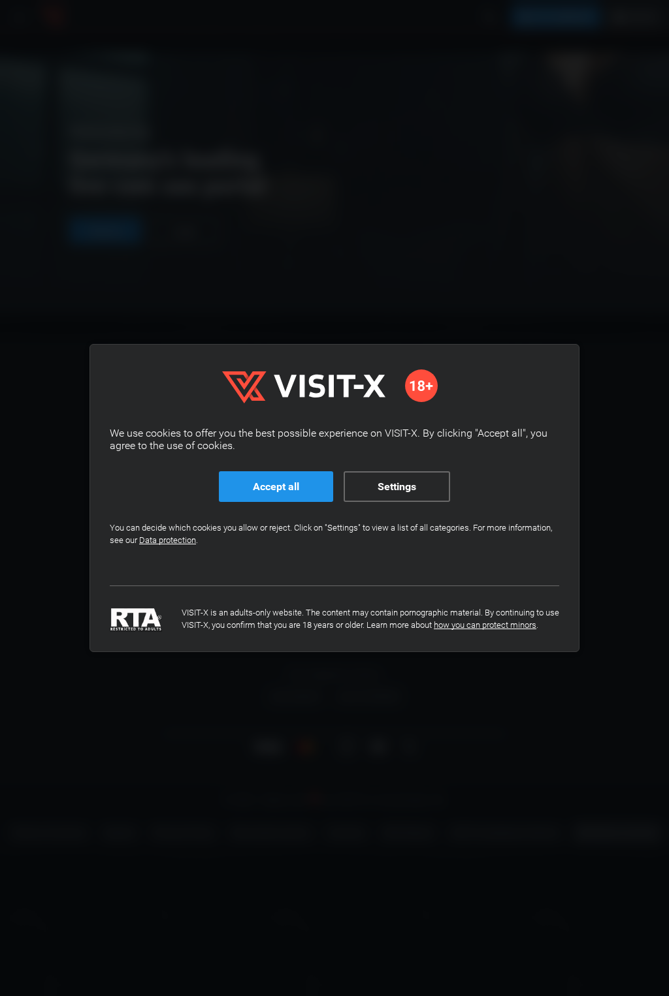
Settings (397, 486)
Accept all (276, 486)
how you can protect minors (485, 625)
